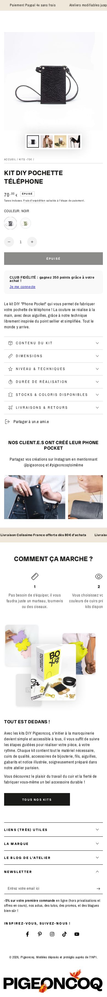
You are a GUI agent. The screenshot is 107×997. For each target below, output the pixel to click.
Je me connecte (22, 287)
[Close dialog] (73, 452)
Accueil (10, 159)
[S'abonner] (100, 889)
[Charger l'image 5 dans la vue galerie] (74, 141)
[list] (53, 591)
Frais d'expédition (34, 200)
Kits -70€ (25, 159)
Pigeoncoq (27, 957)
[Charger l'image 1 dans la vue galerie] (33, 141)
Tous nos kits (37, 800)
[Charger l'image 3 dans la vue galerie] (60, 141)
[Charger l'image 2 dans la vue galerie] (47, 141)
